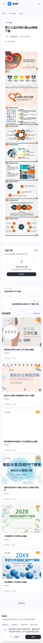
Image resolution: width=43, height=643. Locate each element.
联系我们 (5, 625)
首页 (3, 13)
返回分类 (21, 603)
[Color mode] (39, 4)
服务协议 (14, 625)
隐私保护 (24, 625)
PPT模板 (12, 13)
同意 (33, 637)
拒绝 (16, 637)
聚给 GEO (34, 625)
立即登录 (21, 274)
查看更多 (36, 313)
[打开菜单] (4, 4)
